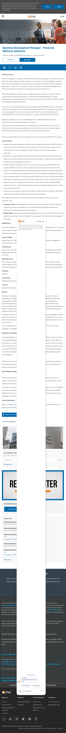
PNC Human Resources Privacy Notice (30, 728)
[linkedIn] (10, 719)
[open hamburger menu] (3, 16)
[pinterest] (36, 719)
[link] (8, 464)
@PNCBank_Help (54, 705)
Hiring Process (37, 705)
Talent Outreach (7, 705)
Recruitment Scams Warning (39, 709)
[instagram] (23, 719)
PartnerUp (20, 705)
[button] (27, 60)
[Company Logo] (32, 16)
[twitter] (17, 719)
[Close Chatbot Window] (43, 221)
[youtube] (30, 719)
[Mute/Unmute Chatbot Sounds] (40, 221)
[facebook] (4, 719)
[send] (42, 691)
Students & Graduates (24, 702)
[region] (31, 456)
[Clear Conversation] (37, 221)
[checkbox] (10, 60)
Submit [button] (59, 460)
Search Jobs (36, 702)
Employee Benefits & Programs (8, 709)
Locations (5, 713)
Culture (4, 702)
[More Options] (20, 691)
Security (60, 728)
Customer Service (54, 702)
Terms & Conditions (50, 728)
